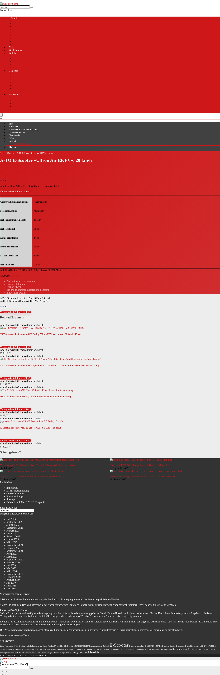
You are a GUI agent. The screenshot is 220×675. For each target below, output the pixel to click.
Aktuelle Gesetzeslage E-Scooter (29, 76)
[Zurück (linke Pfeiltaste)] (1, 674)
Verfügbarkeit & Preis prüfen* (15, 191)
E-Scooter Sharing (153, 646)
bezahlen (60, 646)
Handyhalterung (21, 103)
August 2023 (13, 530)
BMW (16, 23)
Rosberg (184, 649)
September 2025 (14, 522)
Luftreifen (123, 649)
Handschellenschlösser (24, 100)
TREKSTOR (20, 41)
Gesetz (53, 649)
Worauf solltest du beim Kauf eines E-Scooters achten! (40, 73)
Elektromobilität (17, 649)
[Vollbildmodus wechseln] (4, 671)
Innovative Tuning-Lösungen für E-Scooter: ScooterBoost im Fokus (144, 476)
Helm (11, 138)
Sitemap (10, 499)
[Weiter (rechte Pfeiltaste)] (4, 674)
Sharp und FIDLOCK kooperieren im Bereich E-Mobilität (139, 465)
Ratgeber (13, 70)
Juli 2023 (11, 533)
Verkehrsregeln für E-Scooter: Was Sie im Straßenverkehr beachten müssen (38, 465)
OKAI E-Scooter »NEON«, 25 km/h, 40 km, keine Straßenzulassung (36, 396)
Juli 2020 (11, 565)
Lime (15, 61)
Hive (15, 58)
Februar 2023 (13, 536)
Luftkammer (114, 649)
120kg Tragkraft (20, 646)
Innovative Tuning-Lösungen (88, 649)
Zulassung (24, 90)
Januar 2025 (12, 524)
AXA (54, 646)
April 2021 (12, 553)
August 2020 (13, 562)
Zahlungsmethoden (78, 652)
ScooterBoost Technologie (205, 649)
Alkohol (30, 646)
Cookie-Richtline (15, 493)
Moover (148, 649)
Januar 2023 (12, 539)
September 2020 (14, 559)
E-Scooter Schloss (22, 144)
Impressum (12, 487)
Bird (15, 55)
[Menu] (1, 115)
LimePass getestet (22, 79)
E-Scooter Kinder (17, 132)
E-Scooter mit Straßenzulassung (23, 129)
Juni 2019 (11, 585)
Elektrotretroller (45, 649)
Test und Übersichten (23, 20)
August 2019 (13, 579)
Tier (15, 64)
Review (176, 649)
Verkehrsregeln (47, 653)
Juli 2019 (11, 582)
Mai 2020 (11, 568)
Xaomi (16, 44)
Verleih (12, 53)
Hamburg (60, 649)
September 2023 (14, 527)
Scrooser (17, 38)
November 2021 (14, 545)
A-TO (3, 272)
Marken (12, 147)
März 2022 (12, 542)
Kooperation (104, 649)
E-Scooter (14, 18)
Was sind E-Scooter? (23, 82)
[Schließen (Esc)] (11, 671)
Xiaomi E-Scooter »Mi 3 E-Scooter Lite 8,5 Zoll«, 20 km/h (30, 427)
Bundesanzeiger (81, 646)
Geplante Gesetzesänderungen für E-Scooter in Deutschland (30, 476)
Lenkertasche (19, 106)
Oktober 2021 (13, 548)
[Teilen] (7, 671)
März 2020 (12, 571)
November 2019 (14, 574)
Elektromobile (5, 649)
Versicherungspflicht (61, 653)
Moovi (16, 35)
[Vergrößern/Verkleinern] (1, 671)
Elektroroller (15, 135)
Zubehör (13, 141)
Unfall (39, 653)
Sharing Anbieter (6, 653)
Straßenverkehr (30, 653)
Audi (50, 646)
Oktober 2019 (13, 577)
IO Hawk (18, 29)
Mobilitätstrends (138, 649)
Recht (16, 88)
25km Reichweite (6, 646)
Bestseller (14, 94)
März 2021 (12, 556)
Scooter (191, 649)
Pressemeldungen (15, 496)
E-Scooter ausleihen (136, 646)
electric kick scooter (191, 646)
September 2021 (14, 551)
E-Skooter (180, 646)
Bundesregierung (95, 646)
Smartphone (18, 652)
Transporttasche (21, 108)
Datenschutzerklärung (17, 490)
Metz (15, 32)
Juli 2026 (11, 519)
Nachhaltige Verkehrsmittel (162, 649)
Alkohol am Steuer (40, 646)
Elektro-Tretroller (208, 646)
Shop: (11, 124)
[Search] (1, 118)
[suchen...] (31, 7)
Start (2, 153)
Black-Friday (69, 646)
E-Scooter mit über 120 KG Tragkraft (25, 502)
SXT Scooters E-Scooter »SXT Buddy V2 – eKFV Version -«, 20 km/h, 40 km (40, 334)
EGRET (17, 26)
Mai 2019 (11, 588)
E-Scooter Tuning (169, 646)
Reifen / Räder (20, 85)
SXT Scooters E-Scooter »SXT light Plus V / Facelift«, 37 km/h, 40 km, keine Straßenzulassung (49, 365)
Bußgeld (106, 646)
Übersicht (94, 652)
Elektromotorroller (31, 649)
